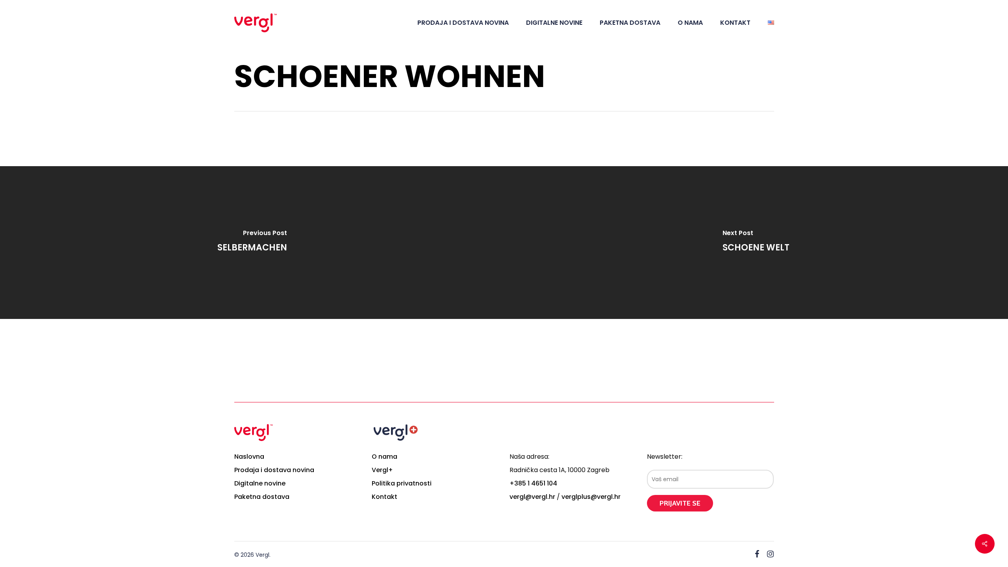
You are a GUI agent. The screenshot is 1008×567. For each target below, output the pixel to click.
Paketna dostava (261, 496)
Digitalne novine (259, 483)
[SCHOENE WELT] (756, 242)
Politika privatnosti (402, 483)
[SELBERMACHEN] (252, 242)
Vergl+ (382, 469)
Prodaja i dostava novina (274, 469)
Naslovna (249, 456)
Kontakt (384, 496)
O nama (384, 456)
